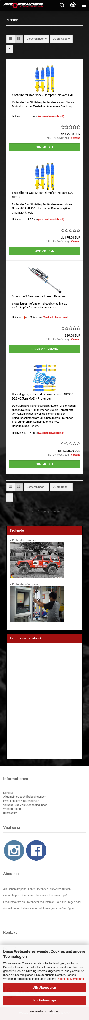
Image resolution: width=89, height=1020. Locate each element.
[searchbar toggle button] (62, 5)
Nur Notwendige (44, 1000)
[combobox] (36, 39)
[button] (10, 39)
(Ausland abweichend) (51, 116)
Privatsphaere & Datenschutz (21, 800)
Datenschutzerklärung (70, 978)
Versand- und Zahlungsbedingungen (25, 804)
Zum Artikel (44, 147)
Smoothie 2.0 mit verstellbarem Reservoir (39, 296)
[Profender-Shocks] (21, 5)
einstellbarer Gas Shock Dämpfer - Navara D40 (43, 95)
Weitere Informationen (44, 1011)
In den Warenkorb (44, 348)
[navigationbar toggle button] (83, 5)
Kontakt (8, 792)
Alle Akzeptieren (44, 987)
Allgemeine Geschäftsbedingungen (24, 796)
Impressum (10, 812)
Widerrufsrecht (12, 808)
